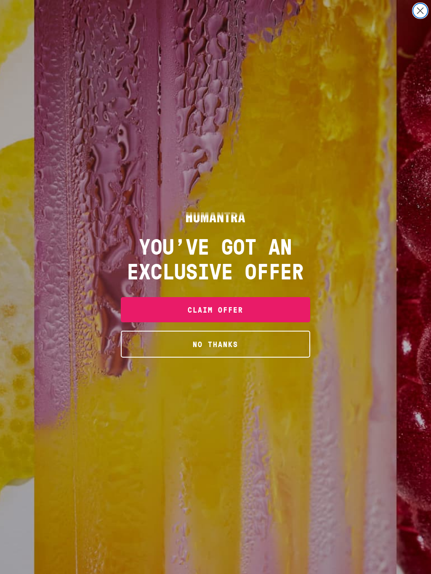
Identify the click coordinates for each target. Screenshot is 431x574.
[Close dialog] (420, 10)
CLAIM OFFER (215, 309)
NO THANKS (215, 344)
